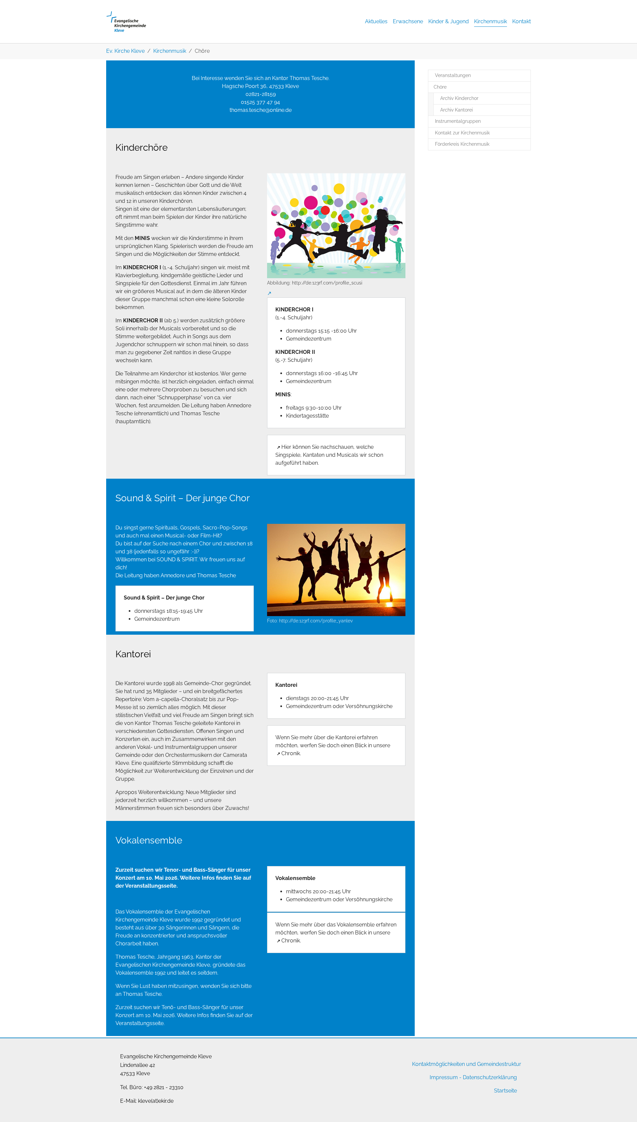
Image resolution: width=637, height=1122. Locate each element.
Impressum (444, 1077)
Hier (286, 447)
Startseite (505, 1090)
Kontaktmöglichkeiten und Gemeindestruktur (466, 1064)
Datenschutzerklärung (490, 1077)
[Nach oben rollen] (622, 1107)
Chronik (290, 753)
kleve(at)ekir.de (156, 1101)
